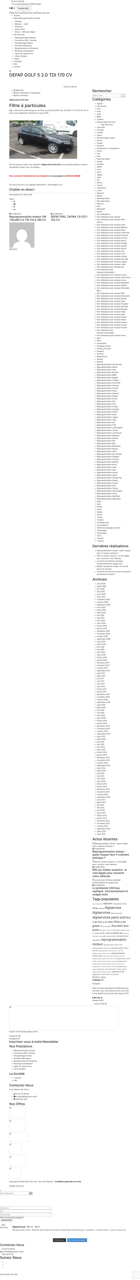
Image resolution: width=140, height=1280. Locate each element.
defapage (101, 908)
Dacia (99, 135)
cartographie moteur (120, 904)
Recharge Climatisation (24, 51)
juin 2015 (100, 742)
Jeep (99, 177)
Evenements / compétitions (108, 148)
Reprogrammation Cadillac (108, 380)
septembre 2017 (103, 670)
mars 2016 (101, 718)
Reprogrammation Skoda (107, 472)
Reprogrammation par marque (109, 454)
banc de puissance (97, 904)
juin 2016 (100, 710)
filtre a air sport (105, 926)
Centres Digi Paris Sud (106, 122)
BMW (99, 117)
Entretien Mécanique (23, 45)
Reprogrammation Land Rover (109, 433)
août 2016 (101, 705)
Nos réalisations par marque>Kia (110, 267)
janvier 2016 (102, 723)
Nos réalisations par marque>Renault (112, 309)
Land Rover (101, 188)
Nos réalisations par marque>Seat (111, 314)
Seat (99, 504)
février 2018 (102, 657)
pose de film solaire (102, 933)
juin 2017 (100, 678)
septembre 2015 (103, 734)
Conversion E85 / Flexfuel (25, 40)
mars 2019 (101, 623)
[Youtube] (12, 8)
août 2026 (101, 584)
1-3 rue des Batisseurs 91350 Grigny (26, 4)
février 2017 (102, 689)
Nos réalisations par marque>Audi (111, 225)
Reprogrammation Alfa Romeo (109, 364)
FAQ (15, 64)
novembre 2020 (103, 599)
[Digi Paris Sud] (16, 13)
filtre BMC (117, 925)
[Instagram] (14, 8)
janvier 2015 (102, 755)
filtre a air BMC (105, 922)
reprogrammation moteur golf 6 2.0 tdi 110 (112, 964)
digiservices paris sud (108, 917)
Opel (99, 338)
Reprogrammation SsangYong (109, 478)
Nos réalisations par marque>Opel (111, 301)
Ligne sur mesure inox (24, 53)
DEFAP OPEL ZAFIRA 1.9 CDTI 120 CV (69, 218)
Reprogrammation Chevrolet (108, 383)
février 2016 (102, 721)
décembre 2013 (103, 789)
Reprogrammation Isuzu (106, 414)
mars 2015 (101, 750)
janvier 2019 (102, 628)
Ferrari (99, 151)
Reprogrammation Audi (106, 370)
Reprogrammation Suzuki (107, 483)
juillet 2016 (101, 707)
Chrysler (100, 130)
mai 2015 (100, 744)
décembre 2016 (103, 694)
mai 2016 (100, 713)
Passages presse (104, 346)
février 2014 (102, 784)
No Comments (22, 95)
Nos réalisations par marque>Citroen (112, 238)
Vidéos (16, 59)
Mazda (99, 196)
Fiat (98, 153)
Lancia (99, 185)
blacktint (107, 903)
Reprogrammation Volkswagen (109, 491)
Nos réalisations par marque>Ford (111, 254)
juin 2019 (100, 615)
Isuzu (99, 169)
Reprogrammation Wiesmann (109, 499)
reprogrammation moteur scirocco (101, 972)
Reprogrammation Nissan (107, 449)
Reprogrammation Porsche (108, 459)
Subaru (100, 512)
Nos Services (19, 34)
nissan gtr (109, 930)
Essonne (100, 146)
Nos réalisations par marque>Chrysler (112, 235)
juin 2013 (100, 805)
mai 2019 (100, 618)
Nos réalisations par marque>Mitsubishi (113, 296)
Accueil (17, 15)
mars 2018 (101, 655)
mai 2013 (100, 807)
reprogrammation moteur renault (115, 969)
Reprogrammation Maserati (108, 435)
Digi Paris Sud (107, 125)
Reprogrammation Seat (106, 470)
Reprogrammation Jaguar (107, 417)
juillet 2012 (101, 831)
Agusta (100, 103)
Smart (99, 509)
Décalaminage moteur (106, 138)
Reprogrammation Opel (106, 451)
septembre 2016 (103, 702)
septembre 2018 (103, 639)
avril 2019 (101, 620)
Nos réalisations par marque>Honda (112, 256)
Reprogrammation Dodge (107, 396)
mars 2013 (101, 813)
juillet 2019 (101, 613)
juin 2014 (100, 773)
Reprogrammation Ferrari (107, 399)
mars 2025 (101, 594)
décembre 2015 (103, 726)
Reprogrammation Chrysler (108, 385)
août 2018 (101, 641)
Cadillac (100, 119)
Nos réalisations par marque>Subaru (112, 322)
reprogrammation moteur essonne (106, 961)
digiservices (101, 912)
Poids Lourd (20, 29)
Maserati (100, 193)
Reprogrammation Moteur (25, 38)
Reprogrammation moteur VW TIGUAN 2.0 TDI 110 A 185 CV (27, 218)
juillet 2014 (101, 771)
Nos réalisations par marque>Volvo (111, 335)
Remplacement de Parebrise (26, 48)
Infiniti (99, 167)
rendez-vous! (19, 1199)
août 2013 (101, 800)
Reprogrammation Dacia (107, 391)
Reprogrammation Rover (107, 464)
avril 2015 (101, 747)
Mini (98, 206)
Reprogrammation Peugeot (108, 457)
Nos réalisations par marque (108, 217)
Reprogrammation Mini (106, 443)
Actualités (18, 61)
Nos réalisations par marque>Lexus (111, 280)
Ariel (99, 109)
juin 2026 (101, 589)
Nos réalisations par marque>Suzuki (112, 325)
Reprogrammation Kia (106, 422)
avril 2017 (101, 684)
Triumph (100, 520)
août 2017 (101, 673)
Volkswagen (35, 93)
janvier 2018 (102, 660)
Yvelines (100, 541)
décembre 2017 (103, 663)
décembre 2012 (103, 821)
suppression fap (118, 972)
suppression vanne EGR (100, 974)
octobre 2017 (102, 668)
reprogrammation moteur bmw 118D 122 (114, 956)
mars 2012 (101, 834)
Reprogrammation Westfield (108, 496)
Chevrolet (101, 127)
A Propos (17, 1078)
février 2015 (102, 752)
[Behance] (99, 998)
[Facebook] (9, 8)
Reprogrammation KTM (106, 425)
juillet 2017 (101, 676)
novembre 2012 (103, 823)
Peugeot (100, 351)
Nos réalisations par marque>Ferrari (112, 248)
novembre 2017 (103, 665)
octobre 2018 (102, 636)
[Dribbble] (101, 998)
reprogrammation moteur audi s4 (101, 953)
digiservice (113, 908)
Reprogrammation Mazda (107, 438)
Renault (100, 359)
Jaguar (99, 175)
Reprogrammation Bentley (107, 372)
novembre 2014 (103, 760)
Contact (17, 67)
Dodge (99, 143)
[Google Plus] (15, 209)
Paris (99, 341)
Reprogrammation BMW (106, 375)
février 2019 (102, 626)
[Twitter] (14, 204)
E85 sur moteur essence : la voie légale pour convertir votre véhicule (109, 873)
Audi (99, 111)
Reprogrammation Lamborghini (109, 428)
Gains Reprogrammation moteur (27, 18)
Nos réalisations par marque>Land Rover (114, 277)
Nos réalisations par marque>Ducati (112, 246)
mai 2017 (100, 681)
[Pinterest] (14, 207)
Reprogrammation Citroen (107, 388)
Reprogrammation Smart (107, 475)
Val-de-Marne (102, 525)
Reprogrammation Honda (107, 406)
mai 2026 (101, 591)
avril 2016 (101, 715)
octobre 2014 (102, 763)
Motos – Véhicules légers (25, 32)
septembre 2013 (103, 797)
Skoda (99, 507)
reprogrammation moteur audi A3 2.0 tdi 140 (110, 951)
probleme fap (117, 933)
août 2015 (101, 736)
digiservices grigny (116, 913)
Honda (99, 161)
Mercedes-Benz (103, 198)
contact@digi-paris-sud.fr (13, 1251)
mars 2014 (101, 781)
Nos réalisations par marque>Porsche (112, 306)
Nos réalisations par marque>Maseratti (113, 283)
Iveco (99, 172)
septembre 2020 (104, 605)
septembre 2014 (103, 765)
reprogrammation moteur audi (101, 948)
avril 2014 (101, 779)
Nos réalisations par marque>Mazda (112, 285)
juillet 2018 (101, 644)
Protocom (20, 1186)
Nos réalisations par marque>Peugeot (112, 304)
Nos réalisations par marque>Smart (111, 319)
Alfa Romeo (101, 106)
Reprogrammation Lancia (107, 430)
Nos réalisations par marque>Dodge (112, 243)
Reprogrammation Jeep (106, 420)
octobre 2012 (102, 826)
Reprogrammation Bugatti (107, 377)
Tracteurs (19, 26)
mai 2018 (100, 649)
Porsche (100, 354)
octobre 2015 (102, 731)
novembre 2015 (103, 728)
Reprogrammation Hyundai (108, 409)
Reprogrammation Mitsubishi (109, 446)
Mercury (100, 204)
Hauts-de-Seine (103, 159)
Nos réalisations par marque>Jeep (111, 264)
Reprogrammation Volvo (107, 493)
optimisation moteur (118, 930)
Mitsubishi (101, 209)
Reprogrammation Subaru (107, 480)
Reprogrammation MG (106, 441)
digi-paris (20, 90)
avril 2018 (101, 652)
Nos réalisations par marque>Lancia (112, 275)
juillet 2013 (101, 802)
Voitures (18, 21)
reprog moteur (111, 936)
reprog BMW (102, 936)
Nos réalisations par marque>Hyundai (112, 259)
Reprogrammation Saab (106, 467)
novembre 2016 (103, 697)
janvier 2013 (102, 818)
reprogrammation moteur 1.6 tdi (112, 945)
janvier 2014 (102, 786)
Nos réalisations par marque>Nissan (112, 298)
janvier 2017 (102, 692)
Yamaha (100, 538)
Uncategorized (103, 522)
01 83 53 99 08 (17, 1)
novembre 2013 (103, 792)
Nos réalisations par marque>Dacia (111, 240)
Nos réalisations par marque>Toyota (112, 327)
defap (95, 908)
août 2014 (101, 768)
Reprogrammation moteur (24, 1050)
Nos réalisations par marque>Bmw (111, 230)
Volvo (99, 536)
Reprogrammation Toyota (107, 488)
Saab (99, 501)
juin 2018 (100, 647)
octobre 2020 (102, 602)
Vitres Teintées (21, 56)
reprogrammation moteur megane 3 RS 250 (104, 966)
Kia (98, 180)
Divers (99, 140)
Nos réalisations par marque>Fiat (110, 251)
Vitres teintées (20, 1069)
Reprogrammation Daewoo (108, 393)
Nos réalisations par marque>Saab (111, 312)
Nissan (99, 211)
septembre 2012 (103, 829)
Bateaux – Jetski (21, 24)
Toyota (100, 517)
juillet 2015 (101, 739)
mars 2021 (101, 597)
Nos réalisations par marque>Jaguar (112, 262)
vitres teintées (114, 974)
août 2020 (101, 607)
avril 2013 (101, 810)
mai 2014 (100, 776)
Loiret (99, 190)
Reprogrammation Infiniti (107, 412)
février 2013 (102, 815)
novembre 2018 (103, 634)
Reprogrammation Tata (106, 485)
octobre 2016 (102, 699)
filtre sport (103, 930)
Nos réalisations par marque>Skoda (112, 317)
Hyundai (100, 164)
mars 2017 (101, 686)
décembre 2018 (103, 631)
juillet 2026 (101, 586)
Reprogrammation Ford (106, 404)
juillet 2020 (101, 610)
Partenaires (101, 343)
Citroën (100, 132)
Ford (99, 156)
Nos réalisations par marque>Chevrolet (113, 233)
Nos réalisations (22, 93)
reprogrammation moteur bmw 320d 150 (103, 958)
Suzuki (99, 514)
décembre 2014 (103, 757)
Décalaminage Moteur (24, 43)
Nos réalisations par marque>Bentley (112, 227)
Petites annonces (104, 348)
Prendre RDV (23, 8)
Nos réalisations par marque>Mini (111, 293)
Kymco (99, 182)
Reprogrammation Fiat (106, 401)
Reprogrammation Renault (107, 462)
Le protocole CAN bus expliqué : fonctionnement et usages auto (110, 891)
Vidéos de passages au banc (109, 528)
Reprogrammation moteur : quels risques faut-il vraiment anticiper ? (110, 855)
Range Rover (102, 356)
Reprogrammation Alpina (107, 367)
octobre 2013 (102, 794)
